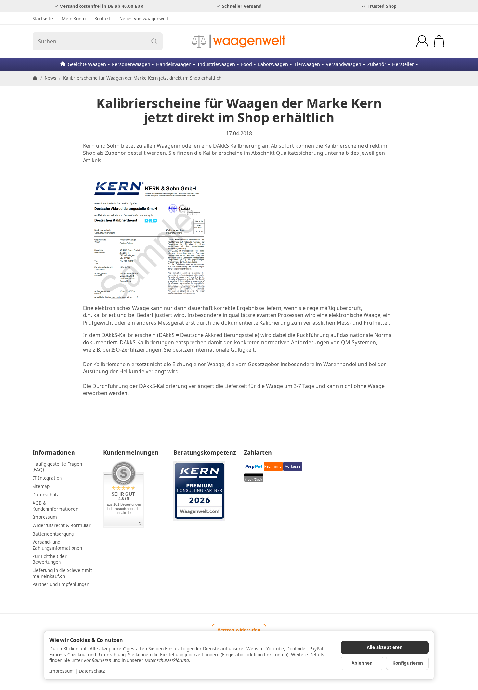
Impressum (61, 671)
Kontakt (102, 18)
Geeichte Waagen (87, 64)
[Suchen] (154, 41)
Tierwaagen (307, 64)
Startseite (43, 18)
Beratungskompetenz (203, 452)
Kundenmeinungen (131, 452)
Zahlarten (258, 452)
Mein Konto (74, 18)
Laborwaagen (273, 64)
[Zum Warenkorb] (438, 41)
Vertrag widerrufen (239, 630)
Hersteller (403, 64)
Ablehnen (362, 663)
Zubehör (376, 64)
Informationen (54, 452)
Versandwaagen (343, 64)
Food (246, 64)
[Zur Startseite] (239, 41)
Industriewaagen (216, 64)
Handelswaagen (174, 64)
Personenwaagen (131, 64)
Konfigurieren (407, 663)
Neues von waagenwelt (143, 18)
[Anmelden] (422, 41)
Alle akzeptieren (385, 647)
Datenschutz (92, 671)
